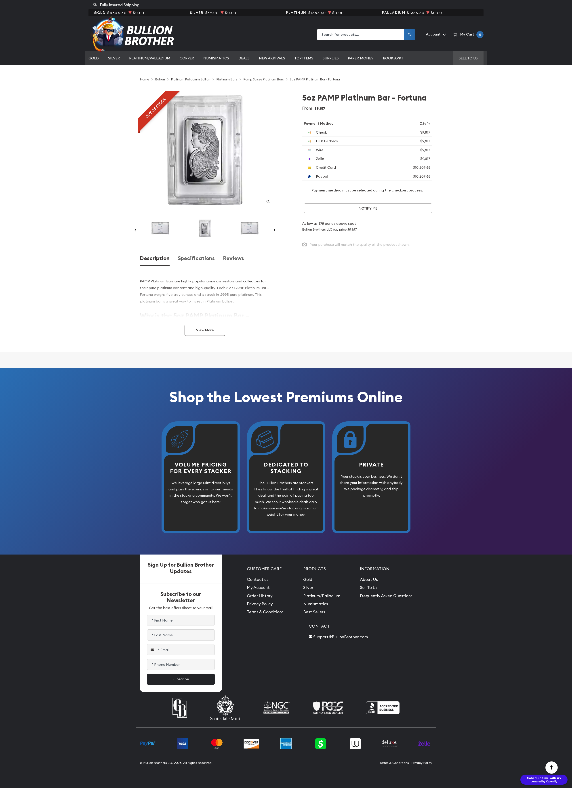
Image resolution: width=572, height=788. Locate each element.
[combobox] (360, 34)
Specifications (196, 258)
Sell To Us (369, 587)
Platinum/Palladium (149, 58)
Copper (187, 58)
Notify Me (368, 208)
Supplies (331, 58)
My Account (258, 587)
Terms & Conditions (265, 611)
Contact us (257, 579)
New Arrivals (272, 58)
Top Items (303, 58)
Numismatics (216, 58)
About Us (369, 579)
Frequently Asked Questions (386, 595)
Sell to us (468, 58)
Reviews (233, 258)
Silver (114, 58)
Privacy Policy (260, 603)
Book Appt (393, 58)
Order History (260, 595)
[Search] (409, 34)
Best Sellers (314, 611)
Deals (244, 58)
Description (155, 258)
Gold (93, 58)
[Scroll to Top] (551, 767)
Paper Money (361, 58)
